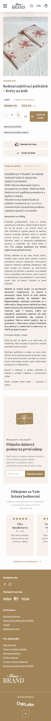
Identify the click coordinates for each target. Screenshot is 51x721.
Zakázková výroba (11, 629)
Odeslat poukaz (35, 474)
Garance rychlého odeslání (15, 649)
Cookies (6, 625)
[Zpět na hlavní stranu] (25, 678)
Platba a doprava (10, 658)
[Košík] (46, 6)
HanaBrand (9, 81)
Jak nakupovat (9, 645)
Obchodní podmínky (11, 616)
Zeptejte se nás (32, 166)
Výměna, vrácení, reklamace (15, 662)
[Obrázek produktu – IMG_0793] (25, 46)
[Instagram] (10, 584)
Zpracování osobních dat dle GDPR (18, 621)
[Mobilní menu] (5, 6)
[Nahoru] (25, 713)
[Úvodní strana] (18, 6)
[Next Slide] (41, 46)
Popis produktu (13, 166)
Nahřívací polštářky (12, 127)
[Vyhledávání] (31, 6)
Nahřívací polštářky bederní (16, 132)
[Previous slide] (9, 46)
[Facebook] (5, 584)
